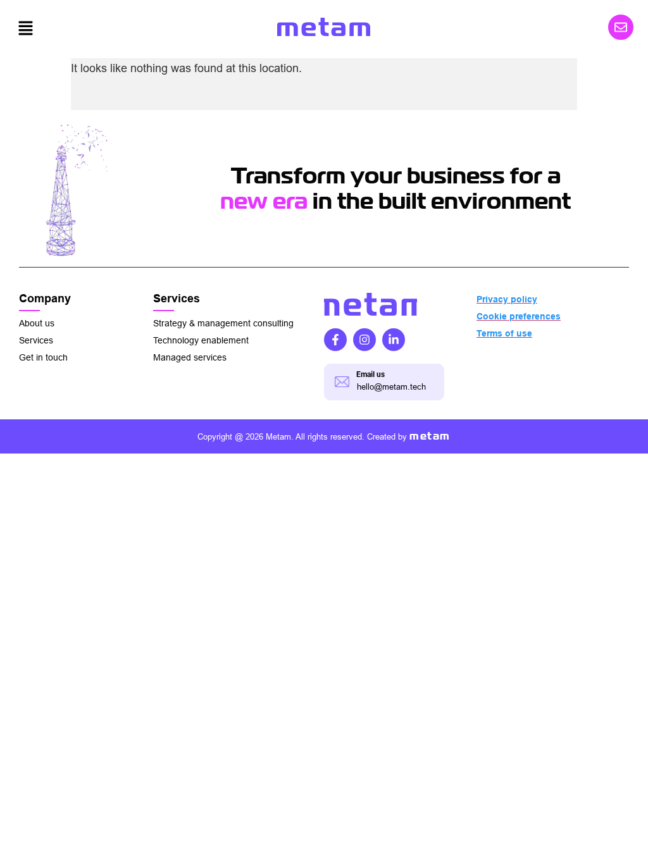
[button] (25, 28)
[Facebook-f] (335, 339)
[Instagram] (364, 339)
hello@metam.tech (391, 387)
